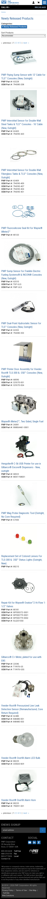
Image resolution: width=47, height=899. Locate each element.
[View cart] (38, 2)
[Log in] (33, 2)
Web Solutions (8, 895)
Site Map (32, 890)
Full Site (6, 893)
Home (3, 12)
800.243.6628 (40, 7)
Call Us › (5, 7)
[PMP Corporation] (15, 2)
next (25, 43)
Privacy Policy (7, 890)
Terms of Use (21, 890)
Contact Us (5, 859)
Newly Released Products (14, 26)
